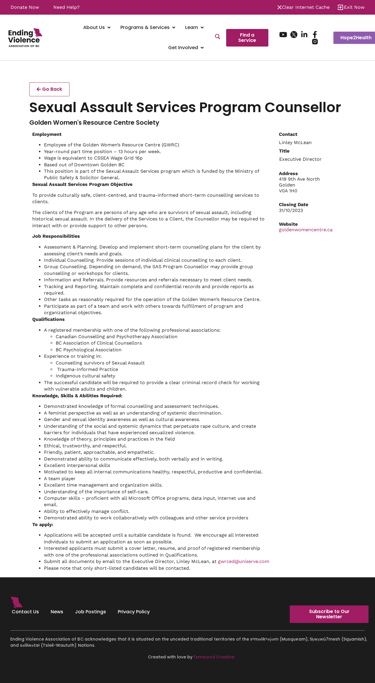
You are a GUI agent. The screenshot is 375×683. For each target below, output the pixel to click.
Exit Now (354, 7)
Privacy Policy (134, 611)
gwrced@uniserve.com (243, 561)
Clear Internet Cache (306, 7)
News (57, 611)
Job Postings (90, 611)
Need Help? (66, 7)
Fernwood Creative (214, 657)
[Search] (217, 37)
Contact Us (25, 611)
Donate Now (25, 7)
